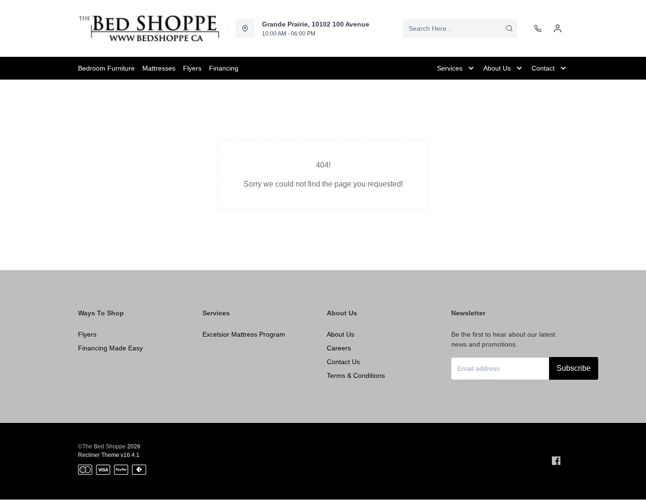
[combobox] (460, 28)
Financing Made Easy (110, 348)
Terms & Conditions (356, 375)
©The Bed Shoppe (102, 446)
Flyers (87, 334)
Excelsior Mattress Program (243, 334)
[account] (557, 28)
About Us (340, 334)
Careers (339, 348)
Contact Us (343, 362)
